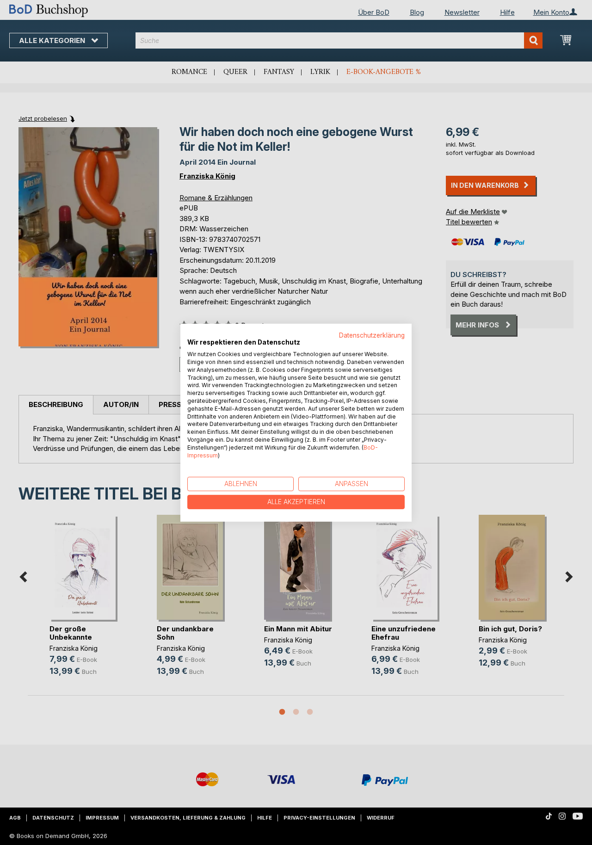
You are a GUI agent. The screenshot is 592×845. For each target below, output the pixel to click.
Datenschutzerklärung (372, 335)
